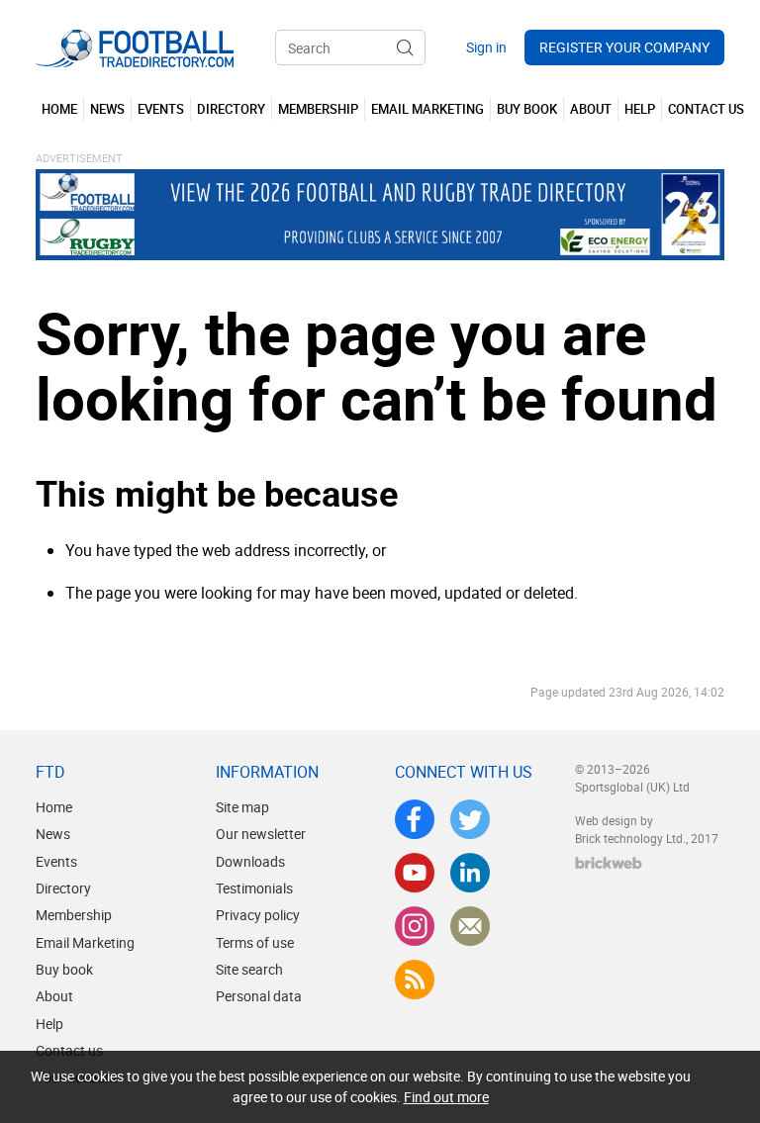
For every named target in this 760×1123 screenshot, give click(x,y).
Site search (249, 969)
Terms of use (255, 942)
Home (54, 806)
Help (49, 1023)
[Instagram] (414, 926)
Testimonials (254, 888)
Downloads (250, 861)
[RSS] (414, 979)
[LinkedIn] (470, 872)
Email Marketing (85, 942)
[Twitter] (470, 819)
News (53, 833)
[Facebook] (414, 819)
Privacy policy (258, 914)
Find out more (446, 1096)
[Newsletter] (470, 926)
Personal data (259, 995)
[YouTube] (414, 872)
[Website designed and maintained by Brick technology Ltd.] (608, 863)
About (54, 995)
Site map (242, 806)
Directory (63, 888)
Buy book (64, 969)
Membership (74, 914)
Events (56, 861)
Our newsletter (261, 833)
